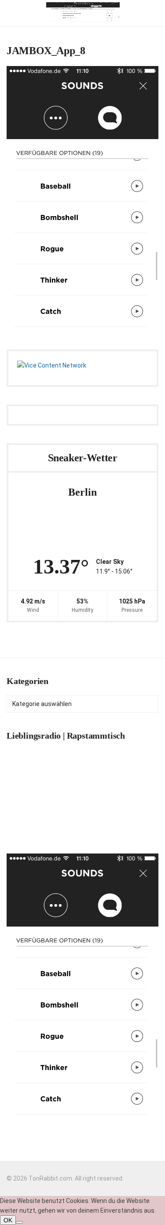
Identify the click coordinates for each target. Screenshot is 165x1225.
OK (8, 1220)
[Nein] (19, 1222)
